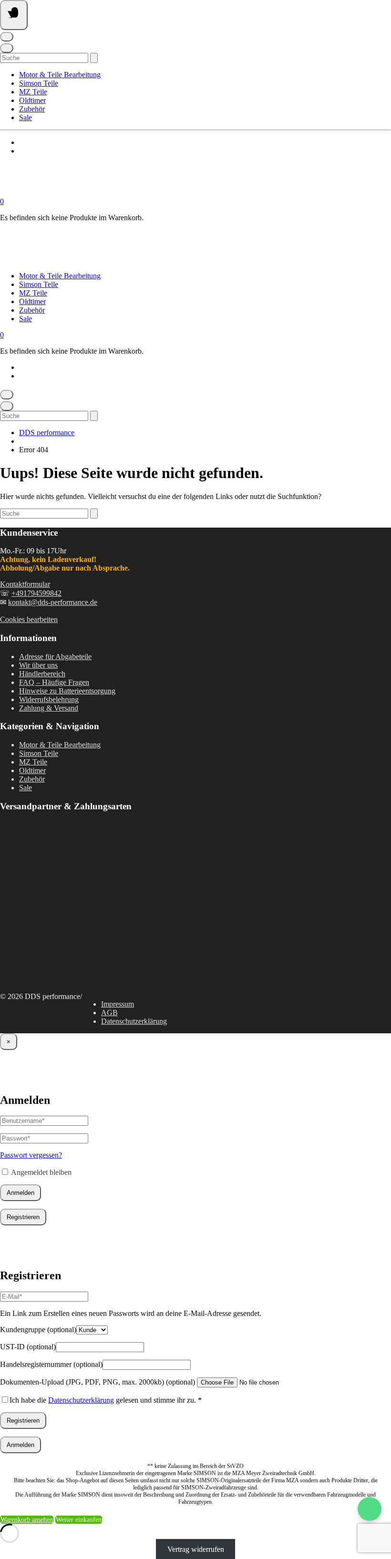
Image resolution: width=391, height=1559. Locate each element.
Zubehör (32, 109)
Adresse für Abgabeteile (55, 656)
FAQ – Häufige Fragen (54, 682)
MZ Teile (33, 92)
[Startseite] (95, 193)
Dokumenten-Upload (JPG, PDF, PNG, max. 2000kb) (97, 1382)
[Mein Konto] (6, 36)
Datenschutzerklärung (134, 1021)
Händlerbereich (42, 674)
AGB (109, 1013)
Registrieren (23, 1217)
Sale (25, 117)
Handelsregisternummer (51, 1364)
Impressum (117, 1004)
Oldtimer (32, 100)
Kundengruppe (38, 1329)
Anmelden (20, 1192)
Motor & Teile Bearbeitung (60, 75)
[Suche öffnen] (6, 48)
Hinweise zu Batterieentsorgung (67, 691)
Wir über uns (38, 665)
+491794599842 (36, 593)
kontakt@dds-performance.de (52, 602)
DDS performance (46, 432)
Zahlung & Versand (48, 708)
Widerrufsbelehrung (49, 699)
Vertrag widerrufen (195, 1549)
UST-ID (28, 1347)
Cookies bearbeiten (29, 619)
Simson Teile (38, 83)
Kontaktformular (25, 584)
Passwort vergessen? (31, 1155)
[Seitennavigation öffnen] (14, 15)
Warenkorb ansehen (26, 1519)
